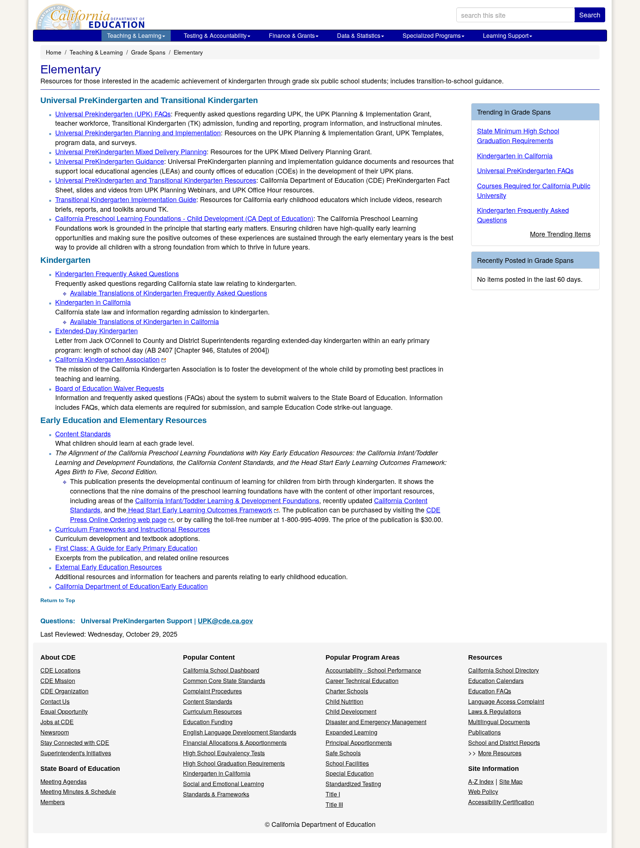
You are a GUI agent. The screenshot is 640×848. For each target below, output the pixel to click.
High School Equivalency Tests (224, 753)
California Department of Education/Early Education (131, 586)
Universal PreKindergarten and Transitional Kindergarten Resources (155, 180)
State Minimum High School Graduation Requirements (518, 135)
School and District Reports (504, 742)
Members (52, 802)
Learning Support (506, 35)
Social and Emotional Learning (223, 783)
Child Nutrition (344, 701)
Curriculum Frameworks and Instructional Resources (132, 529)
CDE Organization (64, 691)
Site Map (511, 781)
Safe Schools (343, 753)
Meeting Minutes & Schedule (78, 791)
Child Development (351, 711)
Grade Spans (148, 52)
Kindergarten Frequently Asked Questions (117, 273)
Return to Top (57, 600)
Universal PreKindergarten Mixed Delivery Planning (131, 151)
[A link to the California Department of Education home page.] (89, 17)
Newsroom (54, 732)
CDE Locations (60, 670)
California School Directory (503, 670)
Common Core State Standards (224, 680)
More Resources (499, 753)
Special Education (350, 773)
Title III (334, 804)
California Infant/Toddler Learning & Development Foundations (227, 500)
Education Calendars (496, 680)
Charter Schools (347, 691)
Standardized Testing (353, 783)
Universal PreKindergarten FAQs (525, 170)
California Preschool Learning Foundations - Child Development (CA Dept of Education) (184, 218)
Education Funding (208, 721)
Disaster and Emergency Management (376, 721)
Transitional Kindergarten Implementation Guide (125, 199)
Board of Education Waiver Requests (109, 388)
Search (589, 14)
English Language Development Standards (239, 732)
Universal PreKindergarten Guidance (109, 161)
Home (53, 52)
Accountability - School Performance (373, 670)
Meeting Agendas (63, 781)
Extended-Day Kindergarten (96, 330)
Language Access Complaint (506, 701)
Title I (333, 794)
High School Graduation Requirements (234, 763)
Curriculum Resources (212, 711)
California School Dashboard (221, 670)
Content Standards (83, 433)
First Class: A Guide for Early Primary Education (126, 547)
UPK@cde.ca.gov (225, 621)
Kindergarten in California (93, 302)
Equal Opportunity (64, 711)
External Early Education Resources (108, 566)
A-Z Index (481, 781)
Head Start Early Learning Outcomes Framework (199, 509)
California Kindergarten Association (107, 359)
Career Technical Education (362, 680)
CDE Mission (57, 680)
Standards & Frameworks (216, 794)
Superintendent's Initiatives (75, 753)
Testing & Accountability (215, 35)
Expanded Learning (351, 732)
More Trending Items (560, 233)
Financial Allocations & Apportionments (235, 742)
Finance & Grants (292, 35)
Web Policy (483, 791)
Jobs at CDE (57, 721)
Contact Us (55, 701)
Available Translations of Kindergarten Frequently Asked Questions (168, 292)
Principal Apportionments (359, 742)
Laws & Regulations (494, 711)
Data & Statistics (358, 35)
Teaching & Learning (134, 35)
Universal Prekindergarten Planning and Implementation (138, 132)
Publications (484, 732)
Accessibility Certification (501, 802)
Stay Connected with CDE (74, 742)
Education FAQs (489, 691)
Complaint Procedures (212, 691)
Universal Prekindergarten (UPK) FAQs (113, 113)
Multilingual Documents (499, 721)
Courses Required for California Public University (533, 190)
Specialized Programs (432, 35)
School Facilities (347, 763)
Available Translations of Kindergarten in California (144, 321)
